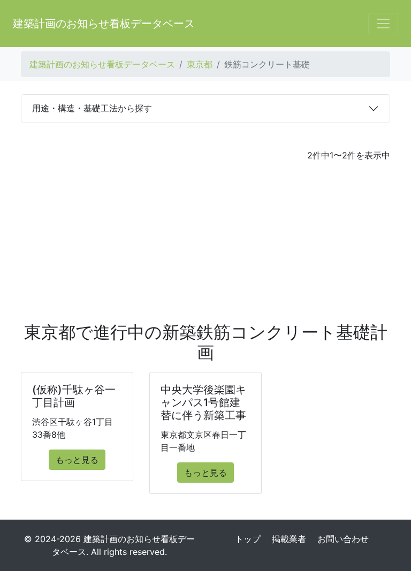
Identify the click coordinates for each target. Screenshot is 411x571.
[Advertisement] (205, 242)
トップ (248, 539)
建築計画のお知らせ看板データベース (104, 23)
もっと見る (77, 459)
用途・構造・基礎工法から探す (92, 108)
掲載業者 (289, 539)
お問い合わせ (343, 539)
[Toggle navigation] (383, 23)
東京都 (199, 64)
